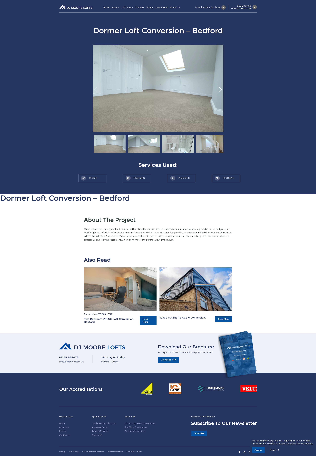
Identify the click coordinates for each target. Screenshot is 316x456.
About (114, 7)
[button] (220, 89)
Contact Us (175, 7)
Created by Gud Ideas (134, 452)
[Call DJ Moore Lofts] (254, 7)
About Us (64, 427)
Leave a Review (99, 431)
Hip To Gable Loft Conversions (140, 423)
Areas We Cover (100, 427)
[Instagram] (248, 452)
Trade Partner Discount (104, 423)
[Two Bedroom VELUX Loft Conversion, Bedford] (120, 289)
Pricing (150, 7)
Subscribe (97, 435)
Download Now (168, 360)
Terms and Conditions (115, 452)
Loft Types (126, 7)
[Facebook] (238, 452)
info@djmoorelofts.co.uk (241, 8)
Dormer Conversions (135, 431)
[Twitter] (243, 452)
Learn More (160, 7)
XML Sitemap (74, 452)
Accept (258, 450)
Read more (145, 320)
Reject (273, 450)
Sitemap (62, 452)
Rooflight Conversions (136, 427)
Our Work (140, 7)
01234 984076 (244, 6)
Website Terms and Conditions (281, 444)
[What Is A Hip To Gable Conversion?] (195, 289)
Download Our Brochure (208, 7)
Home (106, 7)
